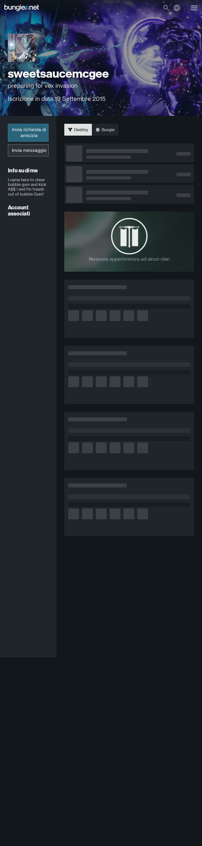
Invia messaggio (29, 150)
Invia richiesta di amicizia (29, 132)
